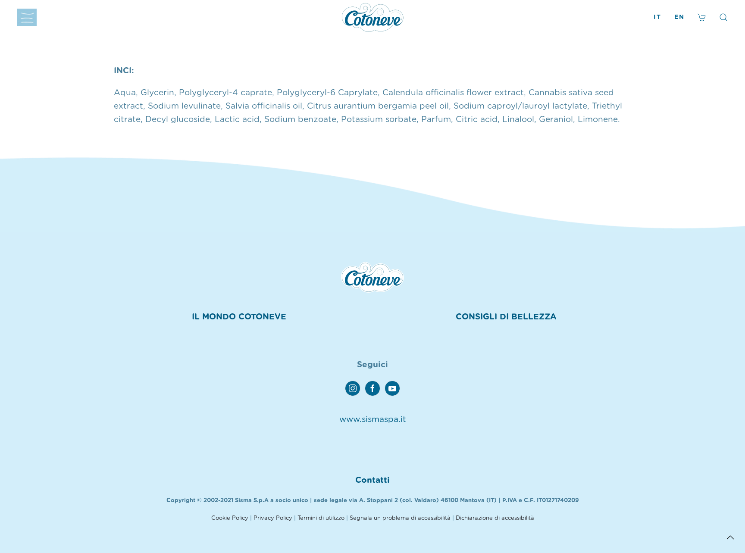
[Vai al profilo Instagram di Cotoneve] (352, 388)
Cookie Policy (229, 518)
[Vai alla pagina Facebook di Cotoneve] (372, 388)
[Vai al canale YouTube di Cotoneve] (392, 388)
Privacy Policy (273, 518)
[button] (27, 17)
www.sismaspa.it (372, 420)
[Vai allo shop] (702, 17)
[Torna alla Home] (372, 17)
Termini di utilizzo (320, 518)
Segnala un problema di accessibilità (400, 518)
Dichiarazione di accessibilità (495, 518)
